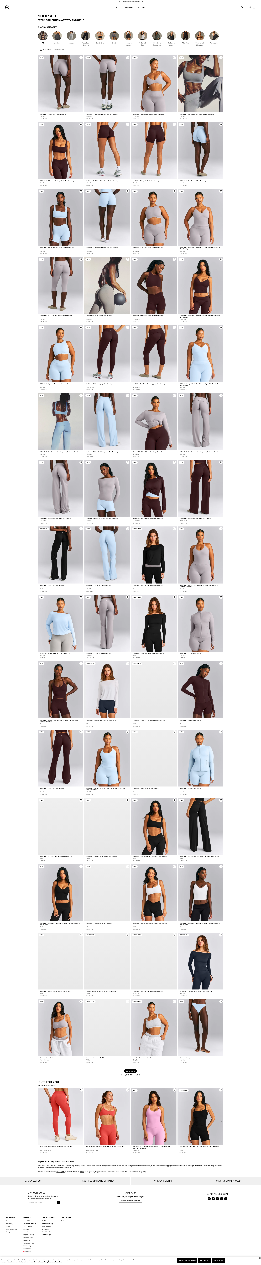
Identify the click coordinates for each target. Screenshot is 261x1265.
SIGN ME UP (150, 46)
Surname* (153, 26)
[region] (130, 1261)
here (145, 42)
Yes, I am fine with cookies (187, 1260)
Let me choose (218, 1260)
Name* (134, 26)
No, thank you (204, 1260)
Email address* (136, 33)
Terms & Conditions (143, 41)
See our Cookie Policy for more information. (48, 1262)
